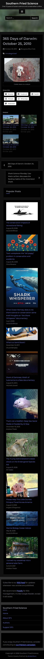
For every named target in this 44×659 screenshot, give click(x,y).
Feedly (20, 591)
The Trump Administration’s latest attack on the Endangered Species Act (20, 462)
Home (5, 613)
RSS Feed (21, 582)
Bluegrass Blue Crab (28, 49)
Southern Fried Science (22, 3)
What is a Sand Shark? (15, 342)
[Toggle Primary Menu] (22, 11)
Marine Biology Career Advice (18, 528)
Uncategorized (10, 53)
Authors (6, 623)
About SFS (7, 618)
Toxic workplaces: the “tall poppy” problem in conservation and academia (20, 256)
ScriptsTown (32, 656)
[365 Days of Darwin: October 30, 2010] (29, 119)
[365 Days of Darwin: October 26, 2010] (11, 119)
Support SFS (8, 627)
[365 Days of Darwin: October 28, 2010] (11, 139)
